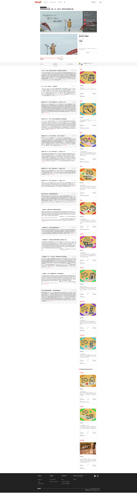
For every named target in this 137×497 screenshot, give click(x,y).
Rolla (75, 479)
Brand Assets (41, 483)
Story (41, 64)
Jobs (39, 481)
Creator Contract (53, 481)
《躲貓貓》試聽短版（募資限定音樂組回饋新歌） (85, 24)
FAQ (62, 479)
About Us (46, 2)
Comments (70, 64)
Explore (60, 2)
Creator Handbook (66, 483)
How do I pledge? (65, 481)
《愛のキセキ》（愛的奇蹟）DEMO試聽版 (85, 20)
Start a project (53, 2)
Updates (55, 64)
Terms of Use (53, 479)
